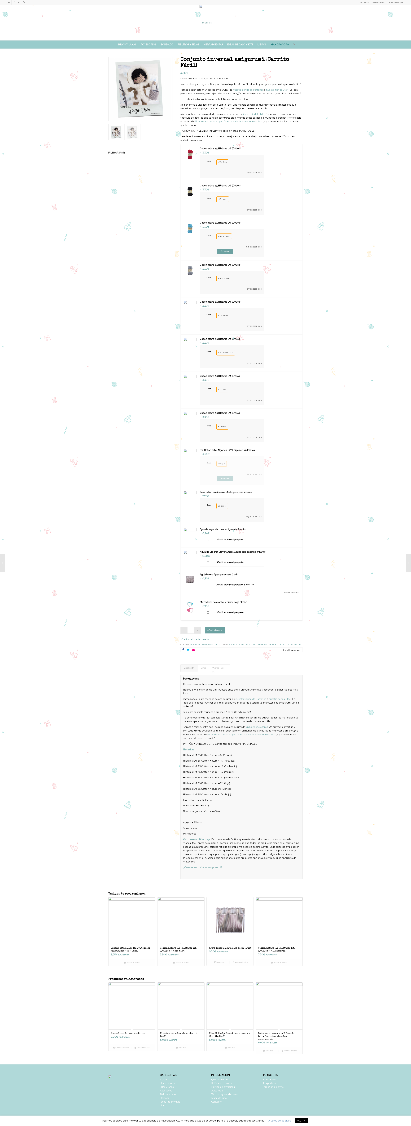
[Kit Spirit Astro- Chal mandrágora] (408, 563)
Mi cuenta (364, 2)
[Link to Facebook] (14, 2)
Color (209, 161)
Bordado (165, 1098)
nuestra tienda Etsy (277, 89)
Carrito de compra (395, 2)
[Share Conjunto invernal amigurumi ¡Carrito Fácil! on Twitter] (188, 650)
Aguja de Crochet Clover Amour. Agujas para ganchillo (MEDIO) (233, 552)
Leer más (220, 962)
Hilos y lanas (167, 1087)
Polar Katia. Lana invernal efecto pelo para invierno (226, 492)
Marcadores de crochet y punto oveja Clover (223, 602)
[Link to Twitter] (18, 2)
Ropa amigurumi (295, 644)
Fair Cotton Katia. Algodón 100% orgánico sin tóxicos (227, 450)
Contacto (216, 1101)
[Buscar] (293, 44)
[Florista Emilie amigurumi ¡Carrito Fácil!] (2, 563)
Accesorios (166, 1090)
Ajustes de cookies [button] (279, 1120)
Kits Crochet (269, 644)
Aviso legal (217, 1090)
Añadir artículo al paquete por (236, 584)
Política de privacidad (223, 1087)
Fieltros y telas (168, 1094)
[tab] (188, 667)
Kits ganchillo (281, 644)
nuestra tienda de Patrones (247, 89)
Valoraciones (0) (217, 670)
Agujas (163, 1079)
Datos (203, 668)
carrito (253, 644)
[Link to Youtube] (9, 2)
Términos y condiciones (224, 1094)
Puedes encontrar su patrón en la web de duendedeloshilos (228, 121)
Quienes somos (220, 1079)
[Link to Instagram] (23, 2)
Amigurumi (195, 644)
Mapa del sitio (219, 1098)
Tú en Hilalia (269, 1079)
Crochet (260, 644)
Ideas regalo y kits (208, 644)
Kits (217, 644)
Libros (163, 1105)
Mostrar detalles (241, 962)
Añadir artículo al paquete (230, 539)
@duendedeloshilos (254, 114)
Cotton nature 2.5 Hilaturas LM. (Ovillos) (220, 148)
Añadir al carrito (214, 630)
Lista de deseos (378, 2)
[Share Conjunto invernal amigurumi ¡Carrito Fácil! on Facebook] (183, 650)
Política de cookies (221, 1083)
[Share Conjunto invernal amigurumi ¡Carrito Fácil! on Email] (193, 650)
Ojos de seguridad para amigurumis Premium (223, 529)
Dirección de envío (273, 1087)
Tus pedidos (269, 1083)
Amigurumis (244, 644)
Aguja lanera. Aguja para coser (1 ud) (218, 574)
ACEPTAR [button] (301, 1120)
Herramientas (167, 1083)
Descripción (189, 668)
